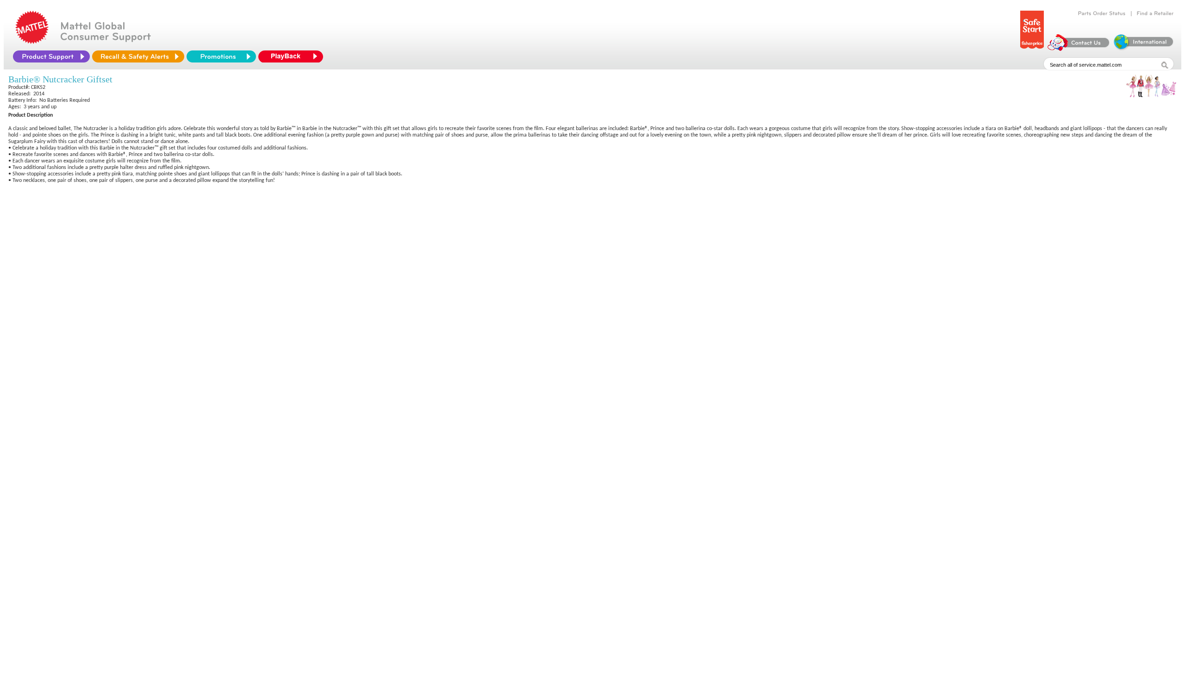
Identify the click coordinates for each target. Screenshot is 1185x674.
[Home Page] (32, 41)
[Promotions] (221, 56)
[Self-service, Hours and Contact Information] (1079, 48)
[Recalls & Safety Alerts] (138, 56)
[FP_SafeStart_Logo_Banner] (1032, 48)
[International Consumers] (1143, 48)
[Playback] (293, 56)
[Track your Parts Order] (1102, 13)
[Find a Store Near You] (1155, 13)
